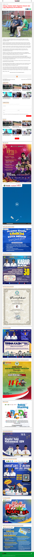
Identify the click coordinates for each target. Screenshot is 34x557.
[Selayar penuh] (30, 223)
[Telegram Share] (29, 9)
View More (17, 138)
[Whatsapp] (30, 9)
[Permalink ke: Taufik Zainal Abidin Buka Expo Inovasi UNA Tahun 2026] (17, 94)
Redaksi (17, 555)
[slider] (16, 223)
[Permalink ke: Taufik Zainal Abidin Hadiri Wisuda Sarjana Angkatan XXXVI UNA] (7, 94)
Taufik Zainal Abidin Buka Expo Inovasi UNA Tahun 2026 (16, 98)
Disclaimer (27, 555)
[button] (17, 204)
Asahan (3, 9)
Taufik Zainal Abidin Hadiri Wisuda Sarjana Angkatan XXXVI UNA (7, 98)
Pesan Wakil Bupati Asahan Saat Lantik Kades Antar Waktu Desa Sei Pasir (9, 79)
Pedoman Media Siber (22, 555)
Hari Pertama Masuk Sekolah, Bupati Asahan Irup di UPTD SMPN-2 (26, 98)
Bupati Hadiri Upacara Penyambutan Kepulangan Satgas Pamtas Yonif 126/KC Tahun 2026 (6, 90)
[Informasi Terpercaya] (17, 0)
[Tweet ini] (27, 9)
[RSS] (17, 76)
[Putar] (3, 223)
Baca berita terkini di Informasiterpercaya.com (17, 72)
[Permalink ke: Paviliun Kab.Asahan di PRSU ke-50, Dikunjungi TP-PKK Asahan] (26, 86)
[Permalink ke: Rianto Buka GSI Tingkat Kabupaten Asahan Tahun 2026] (17, 86)
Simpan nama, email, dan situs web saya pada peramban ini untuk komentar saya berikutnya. (15, 114)
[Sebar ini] (26, 9)
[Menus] (2, 1)
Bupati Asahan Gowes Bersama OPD (26, 79)
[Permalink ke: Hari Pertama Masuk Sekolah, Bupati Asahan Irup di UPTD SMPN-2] (26, 94)
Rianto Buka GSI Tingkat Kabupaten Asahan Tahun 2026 (16, 90)
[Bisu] (28, 223)
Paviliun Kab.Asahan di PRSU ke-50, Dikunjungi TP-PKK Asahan (26, 90)
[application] (17, 204)
